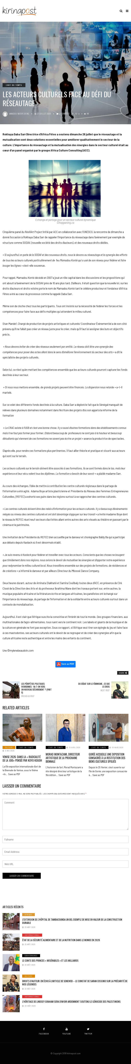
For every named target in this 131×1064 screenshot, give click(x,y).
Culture (9, 747)
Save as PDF (67, 664)
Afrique (28, 914)
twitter (88, 1034)
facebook (44, 1034)
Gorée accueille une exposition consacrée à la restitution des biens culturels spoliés (107, 758)
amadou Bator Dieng (19, 113)
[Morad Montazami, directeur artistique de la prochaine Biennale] (65, 728)
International (32, 935)
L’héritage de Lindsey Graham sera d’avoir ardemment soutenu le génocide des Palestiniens (71, 1001)
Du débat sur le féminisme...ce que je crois (94, 687)
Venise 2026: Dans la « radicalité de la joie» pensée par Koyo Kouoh (22, 758)
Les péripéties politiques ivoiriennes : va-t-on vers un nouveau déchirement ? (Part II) (36, 689)
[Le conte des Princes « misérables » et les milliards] (11, 962)
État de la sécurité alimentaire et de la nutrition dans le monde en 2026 (61, 940)
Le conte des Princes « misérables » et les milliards (50, 960)
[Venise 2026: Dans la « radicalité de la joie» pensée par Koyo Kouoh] (22, 728)
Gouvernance (31, 955)
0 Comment (65, 113)
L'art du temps (14, 85)
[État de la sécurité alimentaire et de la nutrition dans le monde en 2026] (11, 942)
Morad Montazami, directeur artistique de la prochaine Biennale (63, 758)
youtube (66, 1034)
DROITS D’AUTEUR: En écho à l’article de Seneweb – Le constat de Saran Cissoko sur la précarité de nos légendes (74, 982)
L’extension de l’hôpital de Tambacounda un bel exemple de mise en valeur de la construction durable (72, 921)
